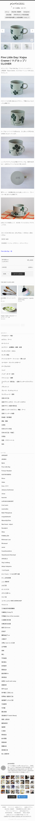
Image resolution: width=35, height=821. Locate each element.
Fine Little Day (6, 467)
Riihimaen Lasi (6, 539)
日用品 (3, 436)
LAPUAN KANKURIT (8, 501)
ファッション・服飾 (7, 378)
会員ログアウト (28, 807)
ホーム (7, 11)
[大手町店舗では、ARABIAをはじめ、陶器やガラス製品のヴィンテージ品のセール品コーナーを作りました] (8, 782)
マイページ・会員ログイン (15, 807)
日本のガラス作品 (7, 428)
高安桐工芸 (5, 750)
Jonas (3, 493)
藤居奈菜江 (5, 723)
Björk (3, 463)
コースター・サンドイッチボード (11, 362)
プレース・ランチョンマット (10, 390)
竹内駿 (3, 708)
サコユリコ (5, 604)
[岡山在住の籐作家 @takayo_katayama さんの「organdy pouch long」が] (32, 792)
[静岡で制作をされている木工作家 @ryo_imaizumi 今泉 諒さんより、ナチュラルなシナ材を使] (13, 792)
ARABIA (4, 459)
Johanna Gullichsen (8, 490)
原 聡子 (4, 631)
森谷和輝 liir (5, 673)
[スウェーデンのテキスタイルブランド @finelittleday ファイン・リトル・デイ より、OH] (3, 782)
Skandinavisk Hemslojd (9, 555)
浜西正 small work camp (9, 681)
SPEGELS (5, 558)
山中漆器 (4, 646)
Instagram (26, 11)
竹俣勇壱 (4, 704)
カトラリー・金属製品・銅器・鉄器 (12, 347)
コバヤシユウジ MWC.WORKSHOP (12, 601)
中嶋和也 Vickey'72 (7, 612)
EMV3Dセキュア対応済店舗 (21, 14)
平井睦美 (4, 658)
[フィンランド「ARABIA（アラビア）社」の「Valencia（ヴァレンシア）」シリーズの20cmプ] (13, 787)
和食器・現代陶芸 (7, 417)
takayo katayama (6, 566)
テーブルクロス (6, 366)
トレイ (3, 370)
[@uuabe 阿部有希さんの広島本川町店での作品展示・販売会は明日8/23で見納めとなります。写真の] (32, 782)
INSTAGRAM (8, 812)
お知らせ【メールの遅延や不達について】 (17, 814)
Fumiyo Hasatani (7, 470)
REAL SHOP (26, 812)
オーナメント (5, 343)
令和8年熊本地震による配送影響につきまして (17, 17)
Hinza (3, 478)
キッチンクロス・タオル (8, 351)
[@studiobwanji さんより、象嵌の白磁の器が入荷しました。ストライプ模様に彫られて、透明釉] (22, 782)
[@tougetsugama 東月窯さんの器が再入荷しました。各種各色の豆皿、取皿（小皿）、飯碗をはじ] (8, 792)
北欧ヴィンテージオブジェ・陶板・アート (14, 409)
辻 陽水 (4, 731)
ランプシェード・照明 (8, 394)
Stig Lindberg (6, 562)
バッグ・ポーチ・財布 (8, 374)
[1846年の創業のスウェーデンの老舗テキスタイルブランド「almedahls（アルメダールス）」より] (17, 782)
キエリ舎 (4, 597)
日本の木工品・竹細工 (8, 432)
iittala (3, 482)
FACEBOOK (17, 812)
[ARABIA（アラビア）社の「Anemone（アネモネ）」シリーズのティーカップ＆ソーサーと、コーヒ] (3, 792)
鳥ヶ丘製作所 (5, 754)
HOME (4, 807)
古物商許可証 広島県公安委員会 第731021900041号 (17, 816)
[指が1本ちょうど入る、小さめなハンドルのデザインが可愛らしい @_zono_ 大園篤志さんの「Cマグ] (22, 777)
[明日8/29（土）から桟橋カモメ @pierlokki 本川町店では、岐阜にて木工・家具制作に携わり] (13, 777)
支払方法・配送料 (16, 11)
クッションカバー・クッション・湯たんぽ (14, 358)
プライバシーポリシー (12, 811)
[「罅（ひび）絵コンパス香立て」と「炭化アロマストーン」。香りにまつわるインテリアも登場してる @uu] (17, 787)
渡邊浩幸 (4, 685)
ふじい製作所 (5, 581)
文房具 (3, 425)
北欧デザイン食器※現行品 (9, 406)
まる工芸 (4, 585)
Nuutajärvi (5, 528)
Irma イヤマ (5, 486)
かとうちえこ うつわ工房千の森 (11, 574)
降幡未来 (4, 746)
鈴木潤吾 (4, 738)
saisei (3, 547)
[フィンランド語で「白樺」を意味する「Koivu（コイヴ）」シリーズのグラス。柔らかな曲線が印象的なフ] (27, 782)
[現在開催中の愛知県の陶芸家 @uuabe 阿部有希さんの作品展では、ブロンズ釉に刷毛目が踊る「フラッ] (17, 792)
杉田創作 (4, 666)
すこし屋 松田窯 (6, 578)
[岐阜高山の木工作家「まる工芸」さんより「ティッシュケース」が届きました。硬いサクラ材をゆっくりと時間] (13, 782)
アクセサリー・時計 (7, 335)
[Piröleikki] (17, 4)
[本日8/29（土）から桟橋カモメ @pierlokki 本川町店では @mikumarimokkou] (8, 777)
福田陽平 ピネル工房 (7, 700)
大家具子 (4, 639)
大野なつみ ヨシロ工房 (8, 643)
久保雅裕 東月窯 (6, 620)
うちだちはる (5, 570)
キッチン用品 (5, 355)
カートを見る (18, 7)
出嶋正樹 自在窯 (6, 623)
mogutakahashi (6, 516)
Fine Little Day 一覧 (6, 251)
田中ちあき (5, 689)
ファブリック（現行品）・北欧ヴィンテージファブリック (17, 382)
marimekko (5, 509)
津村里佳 (4, 677)
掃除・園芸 (5, 421)
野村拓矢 (4, 734)
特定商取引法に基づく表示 (23, 809)
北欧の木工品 (5, 398)
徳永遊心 (4, 662)
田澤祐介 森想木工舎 (7, 696)
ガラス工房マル (6, 593)
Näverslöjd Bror (6, 520)
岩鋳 (3, 650)
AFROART (5, 455)
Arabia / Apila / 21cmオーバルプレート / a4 (8, 316)
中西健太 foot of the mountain (10, 616)
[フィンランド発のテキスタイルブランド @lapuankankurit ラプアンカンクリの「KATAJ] (27, 787)
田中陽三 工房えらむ (7, 692)
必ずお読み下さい (24, 811)
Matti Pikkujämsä (7, 513)
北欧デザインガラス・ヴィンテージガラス (14, 402)
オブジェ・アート (7, 339)
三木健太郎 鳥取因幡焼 (8, 608)
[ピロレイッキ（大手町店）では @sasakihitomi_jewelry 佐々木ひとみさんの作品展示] (22, 787)
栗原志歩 (4, 669)
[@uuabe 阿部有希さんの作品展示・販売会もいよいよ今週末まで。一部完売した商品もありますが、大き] (8, 787)
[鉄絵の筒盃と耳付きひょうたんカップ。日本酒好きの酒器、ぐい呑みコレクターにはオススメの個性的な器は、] (27, 792)
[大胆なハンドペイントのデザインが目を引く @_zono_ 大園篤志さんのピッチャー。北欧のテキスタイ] (17, 777)
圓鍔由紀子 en (6, 635)
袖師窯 (3, 727)
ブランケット (5, 386)
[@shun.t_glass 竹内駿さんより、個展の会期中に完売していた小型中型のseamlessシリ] (27, 777)
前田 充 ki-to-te (6, 627)
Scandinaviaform (7, 551)
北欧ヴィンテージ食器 (8, 413)
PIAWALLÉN (5, 535)
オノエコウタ (5, 589)
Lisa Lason (5, 505)
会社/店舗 (8, 14)
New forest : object (7, 524)
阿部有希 (4, 742)
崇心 (3, 654)
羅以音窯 (4, 711)
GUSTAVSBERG (6, 474)
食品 (3, 444)
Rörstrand (4, 543)
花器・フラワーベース (8, 440)
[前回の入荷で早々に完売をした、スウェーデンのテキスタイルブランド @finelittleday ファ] (22, 792)
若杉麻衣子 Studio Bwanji (9, 715)
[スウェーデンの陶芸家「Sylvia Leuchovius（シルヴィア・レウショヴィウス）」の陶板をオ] (3, 777)
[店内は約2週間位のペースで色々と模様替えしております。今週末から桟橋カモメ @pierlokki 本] (32, 777)
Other (3, 532)
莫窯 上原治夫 (6, 719)
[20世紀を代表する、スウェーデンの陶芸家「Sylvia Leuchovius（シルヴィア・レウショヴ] (3, 787)
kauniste (4, 497)
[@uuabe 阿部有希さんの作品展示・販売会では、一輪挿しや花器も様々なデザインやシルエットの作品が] (32, 787)
